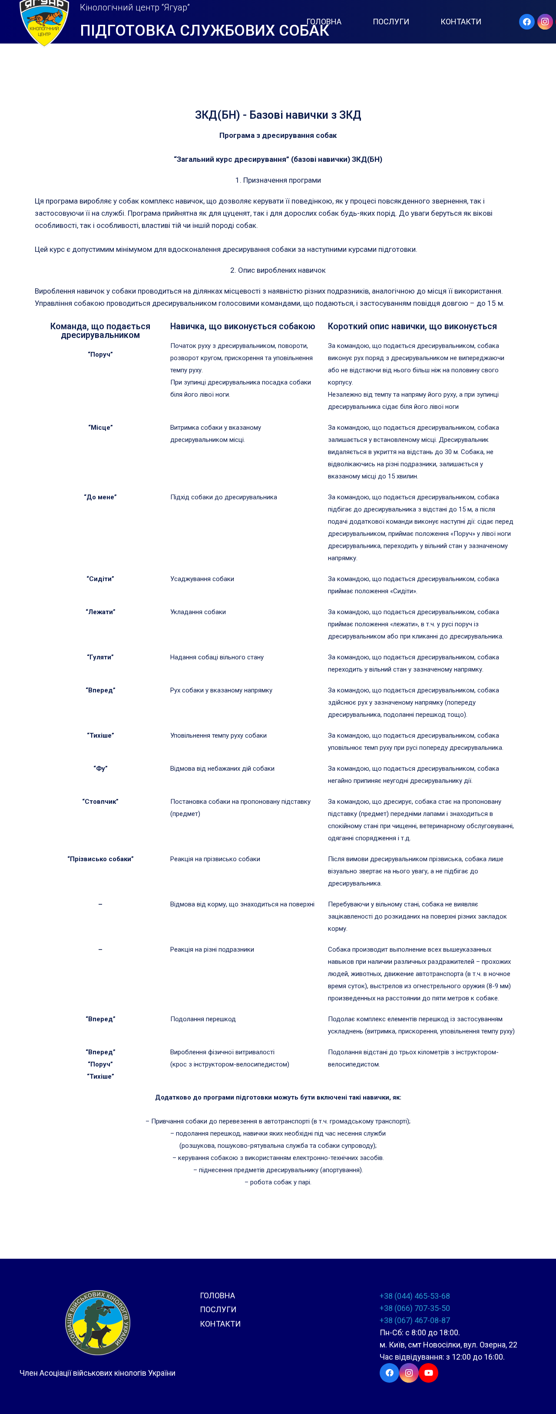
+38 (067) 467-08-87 (415, 1320)
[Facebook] (527, 22)
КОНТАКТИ (220, 1323)
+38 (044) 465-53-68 (415, 1295)
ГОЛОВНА (217, 1295)
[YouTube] (428, 1373)
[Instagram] (545, 22)
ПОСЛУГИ (218, 1309)
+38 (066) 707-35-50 (415, 1308)
